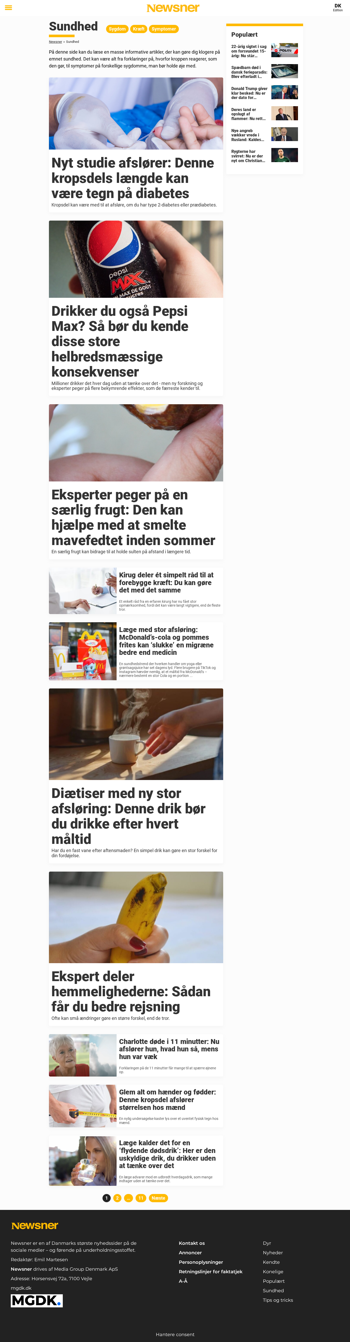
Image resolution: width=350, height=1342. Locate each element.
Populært (274, 1281)
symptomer (164, 29)
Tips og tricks (278, 1300)
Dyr (267, 1243)
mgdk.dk (21, 1288)
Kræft (139, 29)
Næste (158, 1198)
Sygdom (117, 29)
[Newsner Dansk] (173, 8)
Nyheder (273, 1253)
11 (142, 1198)
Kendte (271, 1262)
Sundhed (273, 1291)
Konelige (273, 1272)
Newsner (55, 42)
